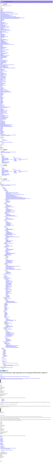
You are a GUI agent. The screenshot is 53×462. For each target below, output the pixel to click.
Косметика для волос (27, 376)
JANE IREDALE (8, 280)
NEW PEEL (7, 325)
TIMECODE (38, 378)
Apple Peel (1, 378)
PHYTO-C (7, 265)
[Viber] (4, 370)
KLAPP (7, 228)
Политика (1, 443)
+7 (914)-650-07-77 (5, 135)
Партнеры (1, 439)
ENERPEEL (4, 378)
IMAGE (7, 318)
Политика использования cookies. (9, 1)
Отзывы (3, 399)
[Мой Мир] (2, 370)
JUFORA (7, 300)
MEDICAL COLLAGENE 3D (30, 378)
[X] (3, 370)
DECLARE (7, 208)
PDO (6, 338)
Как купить (3, 400)
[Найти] (0, 7)
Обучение (1, 446)
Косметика (1, 376)
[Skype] (6, 370)
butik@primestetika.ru (3, 367)
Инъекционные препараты (8, 298)
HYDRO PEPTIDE (8, 214)
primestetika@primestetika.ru (9, 367)
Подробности (2, 391)
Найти (1, 455)
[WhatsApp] (5, 370)
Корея (6, 271)
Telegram (3, 143)
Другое (4, 376)
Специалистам (5, 355)
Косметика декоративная (8, 278)
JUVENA (7, 248)
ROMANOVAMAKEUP (9, 289)
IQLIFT (14, 378)
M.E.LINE (7, 245)
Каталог (1, 436)
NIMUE (13, 378)
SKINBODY (7, 252)
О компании (1, 438)
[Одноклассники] (1, 370)
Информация (1, 441)
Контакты (1, 440)
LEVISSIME (7, 231)
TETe (6, 259)
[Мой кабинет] (0, 177)
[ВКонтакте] (0, 370)
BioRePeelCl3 (7, 378)
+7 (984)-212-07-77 (2, 134)
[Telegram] (7, 370)
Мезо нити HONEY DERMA (8, 329)
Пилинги (6, 312)
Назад (4, 187)
